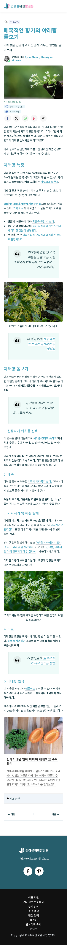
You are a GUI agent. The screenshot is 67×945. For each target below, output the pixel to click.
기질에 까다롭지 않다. (40, 481)
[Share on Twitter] (16, 118)
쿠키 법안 (33, 906)
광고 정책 (33, 911)
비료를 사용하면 (16, 641)
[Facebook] (27, 871)
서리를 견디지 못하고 (45, 438)
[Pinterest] (39, 871)
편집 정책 (33, 915)
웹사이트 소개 (33, 924)
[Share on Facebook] (7, 118)
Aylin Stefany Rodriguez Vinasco (33, 58)
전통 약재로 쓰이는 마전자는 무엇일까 (41, 344)
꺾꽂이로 (30, 688)
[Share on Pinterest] (34, 118)
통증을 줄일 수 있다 (43, 221)
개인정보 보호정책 (33, 902)
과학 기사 (18, 208)
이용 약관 (33, 897)
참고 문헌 (14, 798)
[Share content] (43, 118)
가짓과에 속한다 (49, 182)
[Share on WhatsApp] (25, 118)
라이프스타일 (14, 22)
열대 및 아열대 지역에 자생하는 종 (22, 204)
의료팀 (33, 920)
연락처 (33, 929)
